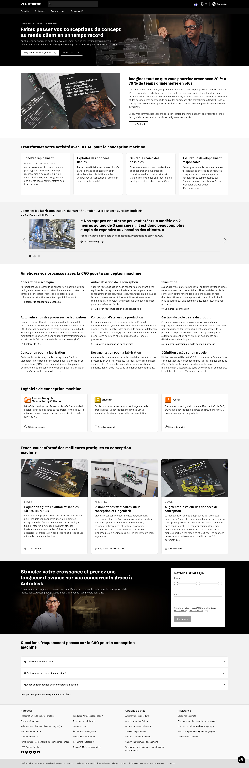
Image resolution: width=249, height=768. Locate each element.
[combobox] (73, 4)
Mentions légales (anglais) (116, 763)
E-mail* (177, 595)
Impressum (170, 763)
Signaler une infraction (64, 763)
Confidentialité (27, 763)
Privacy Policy (180, 610)
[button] (124, 662)
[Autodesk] (31, 4)
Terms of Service (196, 610)
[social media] (30, 752)
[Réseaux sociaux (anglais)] (30, 752)
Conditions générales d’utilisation (90, 763)
